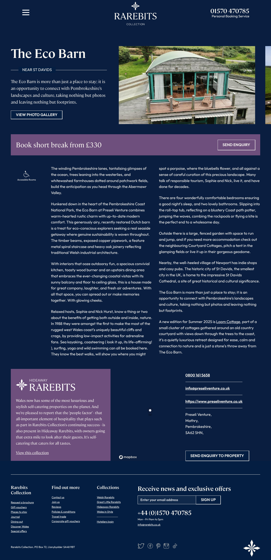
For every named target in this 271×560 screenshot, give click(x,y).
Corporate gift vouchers (66, 521)
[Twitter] (141, 546)
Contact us (58, 497)
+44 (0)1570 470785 (165, 512)
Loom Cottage (228, 321)
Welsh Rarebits (105, 497)
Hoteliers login (105, 521)
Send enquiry (236, 144)
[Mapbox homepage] (128, 457)
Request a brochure (22, 502)
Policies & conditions (63, 511)
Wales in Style (105, 511)
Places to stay (19, 512)
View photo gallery (36, 114)
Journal (15, 517)
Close (251, 32)
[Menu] (26, 12)
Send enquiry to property (217, 455)
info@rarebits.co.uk (149, 524)
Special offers (19, 531)
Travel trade (59, 516)
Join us (56, 502)
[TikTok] (175, 546)
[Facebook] (150, 546)
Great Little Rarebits (109, 502)
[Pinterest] (158, 546)
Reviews (56, 507)
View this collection (32, 452)
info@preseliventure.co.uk (207, 388)
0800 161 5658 (197, 375)
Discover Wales (20, 526)
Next (224, 32)
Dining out (17, 521)
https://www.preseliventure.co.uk (214, 401)
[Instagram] (166, 546)
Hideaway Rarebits (108, 507)
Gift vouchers (19, 507)
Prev (214, 32)
